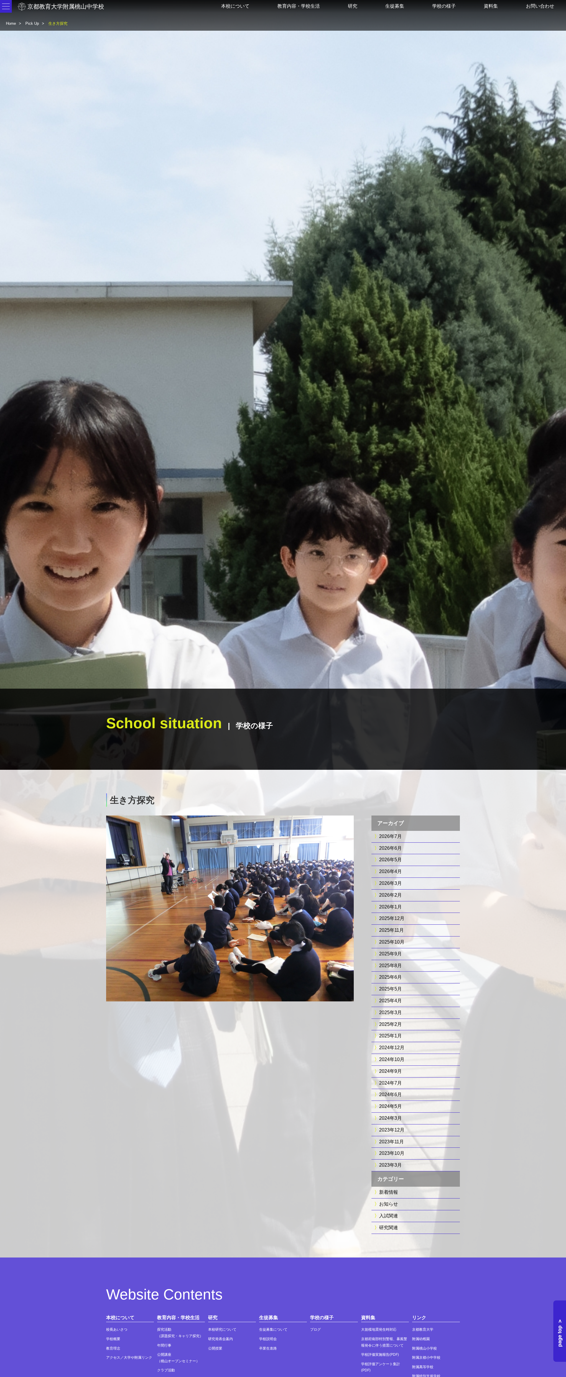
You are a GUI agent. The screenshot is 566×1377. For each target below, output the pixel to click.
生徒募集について (273, 1329)
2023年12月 (391, 1129)
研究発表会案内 (220, 1339)
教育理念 (113, 1348)
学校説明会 (268, 1339)
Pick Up (32, 23)
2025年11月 (391, 930)
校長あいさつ (116, 1329)
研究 (352, 6)
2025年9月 (390, 953)
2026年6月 (390, 848)
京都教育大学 (422, 1329)
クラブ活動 (166, 1370)
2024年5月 (390, 1106)
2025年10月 (391, 941)
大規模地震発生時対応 (378, 1329)
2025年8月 (390, 965)
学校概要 (113, 1339)
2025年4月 (390, 1000)
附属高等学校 (422, 1367)
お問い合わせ (540, 6)
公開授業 (215, 1348)
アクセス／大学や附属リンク (129, 1357)
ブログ (315, 1329)
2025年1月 (390, 1035)
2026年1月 (390, 906)
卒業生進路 (268, 1348)
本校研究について (222, 1329)
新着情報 (388, 1192)
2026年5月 (390, 859)
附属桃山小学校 (424, 1348)
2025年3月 (390, 1012)
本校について (235, 6)
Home (11, 23)
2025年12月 (391, 918)
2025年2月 (390, 1024)
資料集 (491, 6)
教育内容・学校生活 (298, 6)
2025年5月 (390, 988)
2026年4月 (390, 871)
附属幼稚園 (421, 1339)
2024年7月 (390, 1082)
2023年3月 (390, 1165)
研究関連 (388, 1227)
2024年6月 (390, 1094)
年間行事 (164, 1345)
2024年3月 (390, 1118)
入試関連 (388, 1215)
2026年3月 (390, 883)
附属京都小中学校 (426, 1357)
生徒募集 (394, 6)
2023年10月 (391, 1153)
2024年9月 (390, 1071)
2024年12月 (391, 1047)
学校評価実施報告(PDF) (380, 1355)
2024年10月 (391, 1059)
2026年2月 (390, 895)
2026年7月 (390, 836)
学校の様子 (444, 6)
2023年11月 (391, 1141)
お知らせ (388, 1203)
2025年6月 (390, 977)
